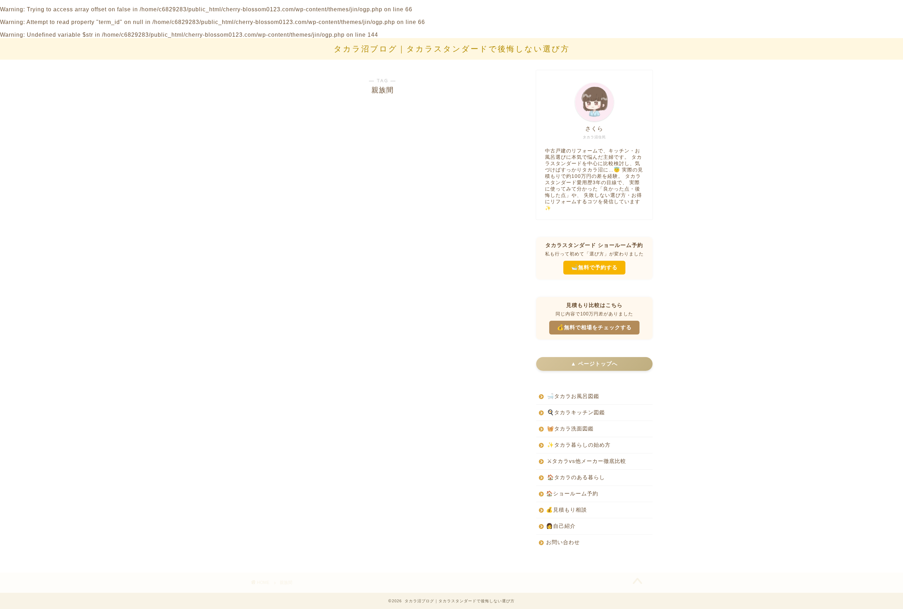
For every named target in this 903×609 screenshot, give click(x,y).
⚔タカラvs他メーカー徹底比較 (586, 461)
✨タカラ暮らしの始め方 (579, 445)
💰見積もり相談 (566, 510)
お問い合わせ (563, 542)
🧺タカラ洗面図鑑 (570, 429)
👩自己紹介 (561, 526)
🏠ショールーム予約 (572, 493)
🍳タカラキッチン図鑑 (576, 412)
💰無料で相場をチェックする (594, 327)
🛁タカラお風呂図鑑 (573, 396)
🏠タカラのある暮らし (576, 477)
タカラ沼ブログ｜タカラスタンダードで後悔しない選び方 (452, 49)
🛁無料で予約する (594, 267)
